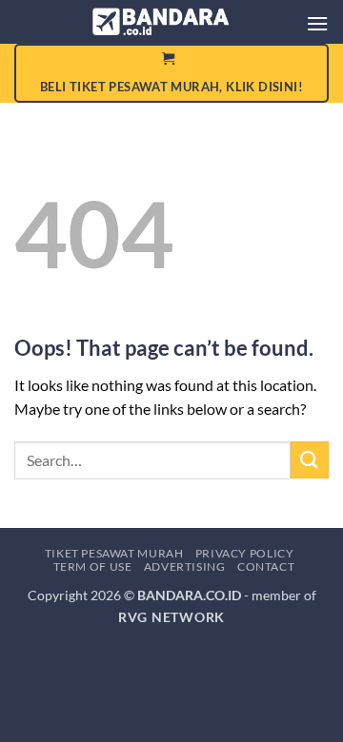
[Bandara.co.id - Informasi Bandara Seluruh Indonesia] (162, 22)
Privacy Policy (244, 553)
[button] (317, 23)
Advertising (185, 566)
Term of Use (92, 566)
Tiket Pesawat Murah (114, 553)
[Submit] (310, 459)
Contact (265, 566)
